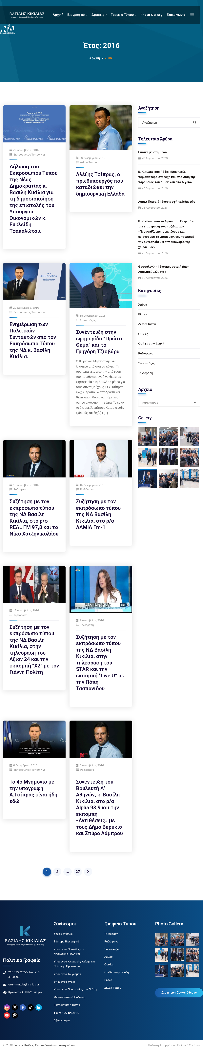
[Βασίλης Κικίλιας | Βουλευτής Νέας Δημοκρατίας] (27, 15)
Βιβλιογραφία (62, 1020)
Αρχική (58, 14)
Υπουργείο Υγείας (64, 981)
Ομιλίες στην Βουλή (151, 344)
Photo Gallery (151, 14)
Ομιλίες (143, 334)
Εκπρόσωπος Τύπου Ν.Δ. (29, 154)
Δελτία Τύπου (88, 162)
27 (78, 871)
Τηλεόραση (20, 615)
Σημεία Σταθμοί (63, 934)
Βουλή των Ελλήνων (66, 1012)
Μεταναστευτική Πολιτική (69, 997)
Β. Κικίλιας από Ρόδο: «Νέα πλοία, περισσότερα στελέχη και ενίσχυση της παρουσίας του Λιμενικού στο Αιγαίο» (167, 177)
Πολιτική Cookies (188, 1045)
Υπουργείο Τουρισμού (67, 974)
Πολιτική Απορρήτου (161, 1045)
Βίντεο (142, 314)
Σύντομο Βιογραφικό (66, 941)
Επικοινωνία (176, 14)
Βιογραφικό (76, 14)
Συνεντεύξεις (88, 320)
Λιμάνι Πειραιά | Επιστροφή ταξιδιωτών (166, 201)
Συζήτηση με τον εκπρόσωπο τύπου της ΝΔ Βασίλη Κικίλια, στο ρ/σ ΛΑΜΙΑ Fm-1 (98, 514)
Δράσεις (97, 14)
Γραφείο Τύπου (122, 14)
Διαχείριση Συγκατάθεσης (179, 992)
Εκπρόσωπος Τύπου (67, 1005)
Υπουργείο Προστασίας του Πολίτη (75, 989)
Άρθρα (142, 305)
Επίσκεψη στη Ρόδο (152, 152)
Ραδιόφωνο (20, 489)
